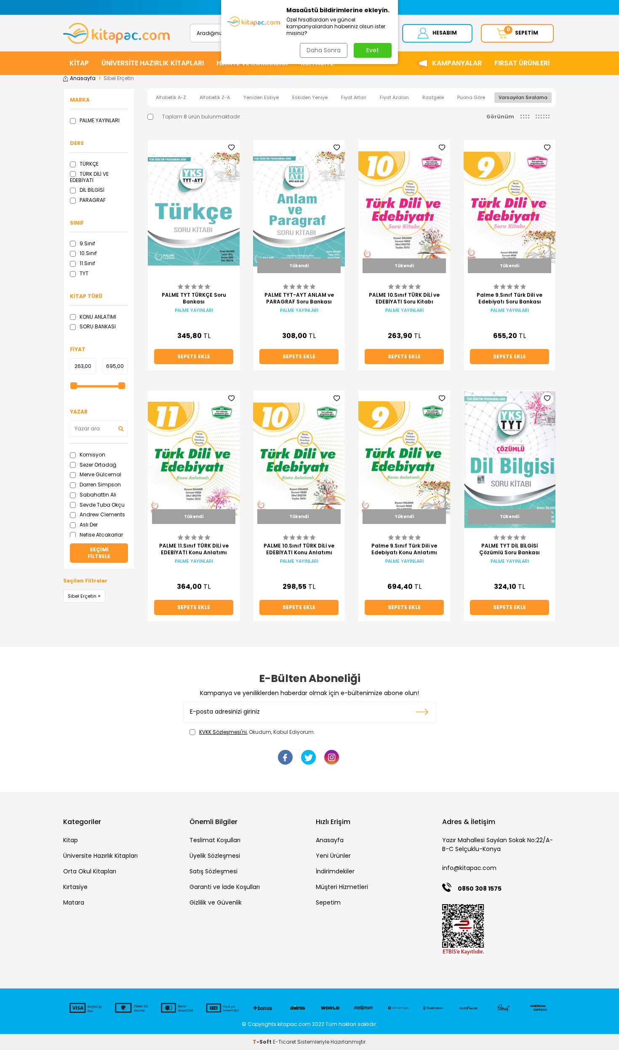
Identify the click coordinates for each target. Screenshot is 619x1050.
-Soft (263, 1041)
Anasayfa (83, 78)
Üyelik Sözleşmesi (214, 855)
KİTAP (79, 63)
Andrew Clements (101, 514)
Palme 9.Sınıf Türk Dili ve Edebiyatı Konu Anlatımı (404, 549)
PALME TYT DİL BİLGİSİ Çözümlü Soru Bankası (509, 549)
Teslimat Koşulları (214, 840)
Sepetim (328, 902)
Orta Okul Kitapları (89, 871)
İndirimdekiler (335, 871)
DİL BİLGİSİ (91, 189)
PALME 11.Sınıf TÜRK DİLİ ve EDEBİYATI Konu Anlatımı (194, 549)
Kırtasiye (75, 887)
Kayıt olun (422, 711)
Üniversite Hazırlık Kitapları (100, 855)
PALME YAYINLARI (99, 120)
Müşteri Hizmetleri (342, 887)
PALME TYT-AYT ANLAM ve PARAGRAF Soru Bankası (299, 298)
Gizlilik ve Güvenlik (215, 902)
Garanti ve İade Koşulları (224, 887)
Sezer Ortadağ (97, 464)
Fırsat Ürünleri (522, 63)
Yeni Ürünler (333, 855)
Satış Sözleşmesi (213, 871)
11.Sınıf (86, 263)
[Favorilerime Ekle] (231, 148)
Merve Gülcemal (99, 474)
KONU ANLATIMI (97, 316)
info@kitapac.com (469, 868)
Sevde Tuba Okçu (101, 504)
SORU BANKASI (97, 326)
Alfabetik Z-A (215, 97)
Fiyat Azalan (394, 97)
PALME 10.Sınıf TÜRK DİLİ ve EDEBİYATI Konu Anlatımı (299, 549)
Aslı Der (88, 524)
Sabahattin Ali (97, 494)
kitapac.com (294, 1024)
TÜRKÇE (88, 163)
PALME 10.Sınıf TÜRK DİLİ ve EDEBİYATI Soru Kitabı (404, 298)
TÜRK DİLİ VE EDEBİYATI (89, 177)
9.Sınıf (86, 243)
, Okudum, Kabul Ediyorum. (257, 732)
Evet (372, 50)
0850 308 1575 (480, 888)
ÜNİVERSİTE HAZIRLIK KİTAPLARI (152, 63)
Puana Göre (471, 97)
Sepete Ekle (193, 356)
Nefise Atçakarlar (100, 534)
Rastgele (433, 97)
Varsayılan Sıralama (523, 97)
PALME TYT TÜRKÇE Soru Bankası (194, 298)
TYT (83, 273)
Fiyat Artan (353, 97)
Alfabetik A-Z (171, 97)
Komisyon (91, 454)
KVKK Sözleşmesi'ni (223, 732)
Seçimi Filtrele (99, 553)
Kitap (70, 840)
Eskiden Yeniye (310, 97)
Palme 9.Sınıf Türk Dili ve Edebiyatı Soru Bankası (509, 298)
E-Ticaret (284, 1041)
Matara (73, 902)
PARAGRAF (92, 200)
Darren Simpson (99, 484)
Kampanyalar (457, 63)
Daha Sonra (324, 50)
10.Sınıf (87, 253)
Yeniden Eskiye (261, 97)
